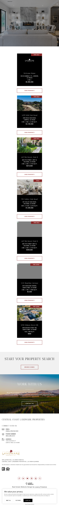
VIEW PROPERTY (29, 90)
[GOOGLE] (31, 478)
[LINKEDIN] (23, 478)
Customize (18, 500)
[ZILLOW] (35, 478)
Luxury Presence (41, 487)
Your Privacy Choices (29, 504)
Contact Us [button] (29, 403)
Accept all (27, 500)
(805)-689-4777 (10, 435)
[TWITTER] (39, 478)
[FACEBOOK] (19, 478)
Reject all (8, 500)
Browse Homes (30, 367)
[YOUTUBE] (27, 478)
